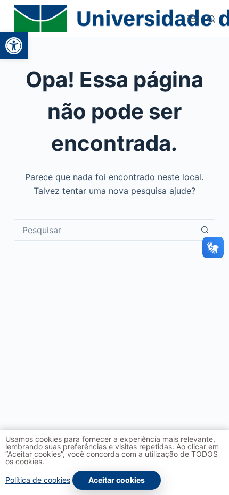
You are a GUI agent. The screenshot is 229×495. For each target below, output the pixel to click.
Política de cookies (37, 479)
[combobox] (104, 230)
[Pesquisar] (211, 19)
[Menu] (192, 18)
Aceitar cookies (116, 479)
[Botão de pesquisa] (204, 230)
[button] (14, 45)
